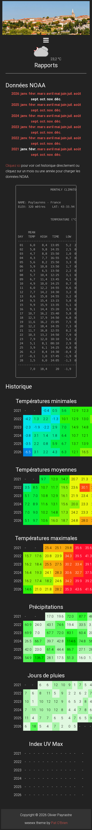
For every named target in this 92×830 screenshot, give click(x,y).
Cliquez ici (13, 166)
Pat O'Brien (59, 823)
